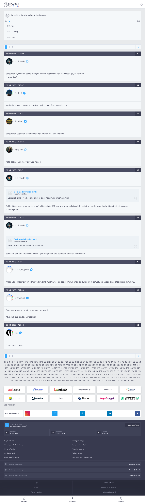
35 (87, 362)
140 (138, 368)
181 (12, 374)
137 (127, 368)
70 (48, 365)
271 (90, 380)
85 (89, 365)
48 (123, 362)
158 (67, 371)
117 (55, 368)
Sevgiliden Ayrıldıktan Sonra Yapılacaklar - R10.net (11, 4)
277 (113, 380)
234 (75, 377)
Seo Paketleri (9, 405)
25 (59, 362)
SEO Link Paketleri (10, 449)
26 (62, 362)
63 (29, 365)
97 (122, 365)
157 (64, 371)
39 (98, 362)
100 (131, 365)
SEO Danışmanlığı (9, 453)
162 (82, 371)
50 (129, 362)
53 (137, 362)
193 (56, 374)
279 (120, 380)
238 (91, 377)
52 (134, 362)
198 (74, 374)
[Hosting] (37, 389)
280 (124, 380)
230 (60, 377)
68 (43, 365)
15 (32, 362)
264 (63, 380)
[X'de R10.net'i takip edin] (54, 413)
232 (68, 377)
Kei (16, 332)
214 (135, 374)
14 (30, 362)
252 (16, 380)
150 (38, 371)
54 (140, 362)
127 (91, 368)
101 (134, 365)
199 (78, 374)
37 (92, 362)
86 (91, 365)
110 (32, 368)
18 (40, 362)
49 (126, 362)
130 (102, 368)
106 (17, 368)
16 (35, 362)
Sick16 (18, 93)
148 (31, 371)
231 (64, 377)
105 (13, 368)
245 (119, 377)
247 (126, 377)
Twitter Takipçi (77, 453)
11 (22, 362)
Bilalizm (19, 121)
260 (48, 380)
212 (128, 374)
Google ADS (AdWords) (11, 457)
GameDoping (22, 269)
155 (56, 371)
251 (12, 380)
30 (73, 362)
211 (124, 374)
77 (67, 365)
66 (37, 365)
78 (69, 365)
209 (117, 374)
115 (48, 368)
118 (58, 368)
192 (52, 374)
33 (81, 362)
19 (42, 362)
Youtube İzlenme (78, 449)
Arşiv (36, 483)
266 (71, 380)
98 (125, 365)
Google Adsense (9, 441)
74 (59, 365)
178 (139, 371)
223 (32, 377)
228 (52, 377)
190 (45, 374)
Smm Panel (107, 390)
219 (17, 377)
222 (28, 377)
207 (109, 374)
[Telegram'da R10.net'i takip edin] (82, 413)
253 (20, 380)
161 (78, 371)
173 (121, 371)
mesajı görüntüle (20, 194)
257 (36, 380)
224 (36, 377)
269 (83, 380)
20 (45, 362)
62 (26, 365)
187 (34, 374)
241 (103, 377)
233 (71, 377)
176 (132, 371)
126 (87, 368)
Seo (61, 398)
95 (116, 365)
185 (27, 374)
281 (128, 380)
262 (55, 380)
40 (101, 362)
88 (97, 365)
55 (6, 365)
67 (40, 365)
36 (90, 362)
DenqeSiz (20, 298)
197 (71, 374)
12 (25, 362)
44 (112, 362)
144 (16, 371)
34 (84, 362)
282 (132, 380)
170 (111, 371)
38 (95, 362)
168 (104, 371)
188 (38, 374)
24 (56, 362)
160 (75, 371)
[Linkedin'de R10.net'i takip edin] (109, 413)
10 (20, 362)
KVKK (36, 487)
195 (63, 374)
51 (131, 362)
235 (79, 377)
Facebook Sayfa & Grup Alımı (82, 457)
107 (21, 368)
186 (31, 374)
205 (101, 374)
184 (23, 374)
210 (121, 374)
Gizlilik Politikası (109, 483)
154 (53, 371)
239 (95, 377)
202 (89, 374)
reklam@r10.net (134, 464)
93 (111, 365)
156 (60, 371)
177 (135, 371)
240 (99, 377)
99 (128, 365)
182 (16, 374)
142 (9, 371)
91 (105, 365)
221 (24, 377)
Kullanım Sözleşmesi (109, 492)
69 (45, 365)
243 (111, 377)
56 (9, 365)
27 (64, 362)
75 (61, 365)
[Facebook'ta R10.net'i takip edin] (137, 413)
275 (105, 380)
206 (105, 374)
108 (24, 368)
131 (105, 368)
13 (27, 362)
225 (40, 377)
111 (35, 368)
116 (52, 368)
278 (117, 380)
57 (12, 365)
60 (20, 365)
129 (98, 368)
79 (72, 365)
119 (62, 368)
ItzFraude (20, 61)
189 (41, 374)
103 (6, 368)
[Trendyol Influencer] (61, 389)
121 (69, 368)
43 (109, 362)
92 (108, 365)
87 (94, 365)
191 (49, 374)
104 (10, 368)
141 (5, 371)
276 (109, 380)
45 (115, 362)
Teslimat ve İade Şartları (109, 487)
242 (107, 377)
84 (86, 365)
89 (100, 365)
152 (45, 371)
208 (113, 374)
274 (102, 380)
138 (131, 368)
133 (112, 368)
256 (32, 380)
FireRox (19, 149)
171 (114, 371)
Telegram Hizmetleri (79, 445)
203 (93, 374)
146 (24, 371)
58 (15, 365)
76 (64, 365)
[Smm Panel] (14, 389)
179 (5, 374)
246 (123, 377)
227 (48, 377)
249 (134, 377)
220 (21, 377)
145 (20, 371)
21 (48, 362)
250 (138, 377)
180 (9, 374)
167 (100, 371)
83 (83, 365)
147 (27, 371)
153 (49, 371)
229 (56, 377)
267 (75, 380)
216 (6, 377)
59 (18, 365)
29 (70, 362)
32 (78, 362)
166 (96, 371)
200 (82, 374)
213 (132, 374)
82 (80, 365)
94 (114, 365)
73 (56, 365)
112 (38, 368)
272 (94, 380)
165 (93, 371)
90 (103, 365)
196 (67, 374)
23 (53, 362)
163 (85, 371)
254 (24, 380)
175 (128, 371)
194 (60, 374)
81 (77, 365)
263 (59, 380)
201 (86, 374)
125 (83, 368)
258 (40, 380)
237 (87, 377)
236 (83, 377)
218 (13, 377)
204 (97, 374)
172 (118, 371)
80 (75, 365)
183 (20, 374)
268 (79, 380)
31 (76, 362)
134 (116, 368)
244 (115, 377)
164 (89, 371)
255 (28, 380)
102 (138, 365)
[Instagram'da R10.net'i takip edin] (27, 413)
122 (72, 368)
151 (42, 371)
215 (139, 374)
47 (120, 362)
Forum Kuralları (36, 492)
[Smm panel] (130, 398)
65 (34, 365)
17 (37, 362)
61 (23, 365)
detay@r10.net (135, 475)
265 (67, 380)
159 (71, 371)
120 (65, 368)
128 (94, 368)
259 (44, 380)
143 (13, 371)
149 (35, 371)
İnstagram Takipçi (78, 441)
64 (31, 365)
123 (76, 368)
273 (98, 380)
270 (87, 380)
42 (106, 362)
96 (119, 365)
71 (51, 365)
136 (123, 368)
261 (51, 380)
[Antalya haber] (14, 398)
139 (134, 368)
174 (125, 371)
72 (53, 365)
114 (45, 368)
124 (80, 368)
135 (120, 368)
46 (117, 362)
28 (67, 362)
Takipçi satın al (84, 390)
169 (107, 371)
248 (130, 377)
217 (9, 377)
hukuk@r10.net (134, 470)
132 (109, 368)
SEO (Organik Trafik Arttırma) (14, 445)
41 (104, 362)
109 (28, 368)
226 (44, 377)
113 (41, 368)
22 (50, 362)
